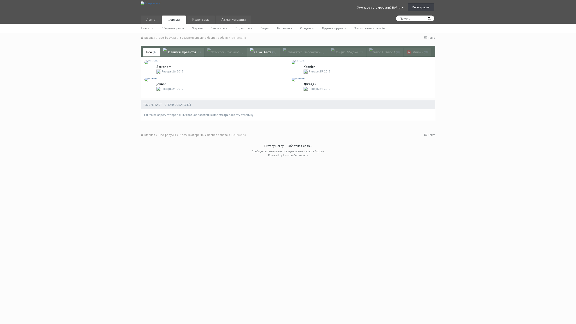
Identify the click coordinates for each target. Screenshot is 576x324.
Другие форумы (333, 28)
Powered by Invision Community (288, 155)
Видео (265, 28)
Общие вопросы (173, 28)
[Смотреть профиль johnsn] (150, 79)
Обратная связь (300, 146)
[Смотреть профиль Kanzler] (298, 62)
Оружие (197, 28)
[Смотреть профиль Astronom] (152, 62)
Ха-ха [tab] (269, 52)
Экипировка (219, 28)
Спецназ (306, 28)
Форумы (174, 19)
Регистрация (421, 7)
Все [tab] (151, 52)
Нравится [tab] (191, 52)
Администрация (233, 19)
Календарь (200, 19)
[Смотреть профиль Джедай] (299, 79)
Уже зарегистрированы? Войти (379, 7)
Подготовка (244, 28)
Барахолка (284, 28)
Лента (150, 19)
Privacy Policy (274, 146)
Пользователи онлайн (369, 28)
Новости (147, 28)
